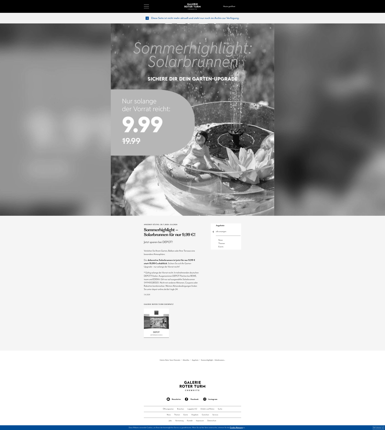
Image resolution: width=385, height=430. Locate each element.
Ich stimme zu (378, 428)
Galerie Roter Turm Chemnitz (192, 6)
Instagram (212, 399)
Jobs (170, 421)
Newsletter (176, 399)
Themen (221, 243)
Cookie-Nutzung (236, 428)
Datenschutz (211, 421)
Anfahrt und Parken (207, 409)
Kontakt (190, 421)
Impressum (200, 421)
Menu (146, 6)
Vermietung (179, 421)
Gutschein (205, 415)
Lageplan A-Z (192, 409)
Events (220, 247)
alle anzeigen (221, 231)
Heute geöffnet (229, 6)
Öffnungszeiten (168, 409)
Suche (220, 409)
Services (215, 415)
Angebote (220, 225)
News (220, 240)
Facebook (195, 399)
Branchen (180, 409)
